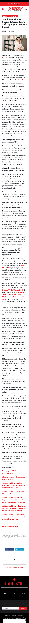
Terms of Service (18, 617)
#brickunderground (19, 567)
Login (12, 618)
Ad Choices (5, 618)
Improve (14, 597)
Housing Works (7, 290)
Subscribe (23, 608)
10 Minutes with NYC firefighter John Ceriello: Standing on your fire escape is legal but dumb (14, 517)
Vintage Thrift (18, 290)
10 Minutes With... (10, 543)
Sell (23, 593)
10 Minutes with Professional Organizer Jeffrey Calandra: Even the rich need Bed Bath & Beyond (13, 500)
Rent (14, 593)
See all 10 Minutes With (10, 527)
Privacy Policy (9, 617)
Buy (5, 593)
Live (5, 597)
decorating (19, 543)
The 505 (20, 80)
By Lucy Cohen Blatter (8, 29)
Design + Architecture (10, 16)
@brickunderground (9, 567)
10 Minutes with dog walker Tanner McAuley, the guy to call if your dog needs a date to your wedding (14, 508)
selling (24, 543)
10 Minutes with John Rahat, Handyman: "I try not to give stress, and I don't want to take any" (14, 485)
